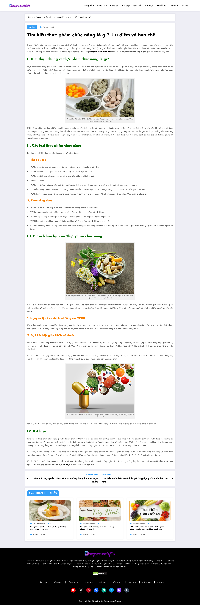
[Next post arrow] (172, 478)
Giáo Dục (102, 5)
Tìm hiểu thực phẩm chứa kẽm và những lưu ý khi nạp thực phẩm (66, 480)
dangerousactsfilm (39, 523)
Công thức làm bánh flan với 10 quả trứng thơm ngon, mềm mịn (48, 528)
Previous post (92, 474)
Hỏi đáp (126, 5)
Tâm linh (137, 5)
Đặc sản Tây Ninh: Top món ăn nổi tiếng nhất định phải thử (97, 528)
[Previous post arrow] (28, 478)
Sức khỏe (161, 5)
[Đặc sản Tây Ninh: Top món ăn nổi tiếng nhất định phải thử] (99, 510)
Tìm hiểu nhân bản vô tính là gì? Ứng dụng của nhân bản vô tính (135, 480)
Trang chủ (89, 5)
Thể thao (173, 5)
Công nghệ (73, 582)
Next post (106, 474)
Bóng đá (114, 5)
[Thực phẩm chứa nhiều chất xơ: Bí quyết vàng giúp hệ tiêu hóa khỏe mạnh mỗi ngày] (149, 510)
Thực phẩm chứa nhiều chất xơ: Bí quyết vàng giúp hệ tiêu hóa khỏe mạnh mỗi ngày (147, 528)
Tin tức (184, 5)
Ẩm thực (149, 5)
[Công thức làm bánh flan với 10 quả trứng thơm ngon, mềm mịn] (50, 510)
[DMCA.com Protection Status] (100, 573)
